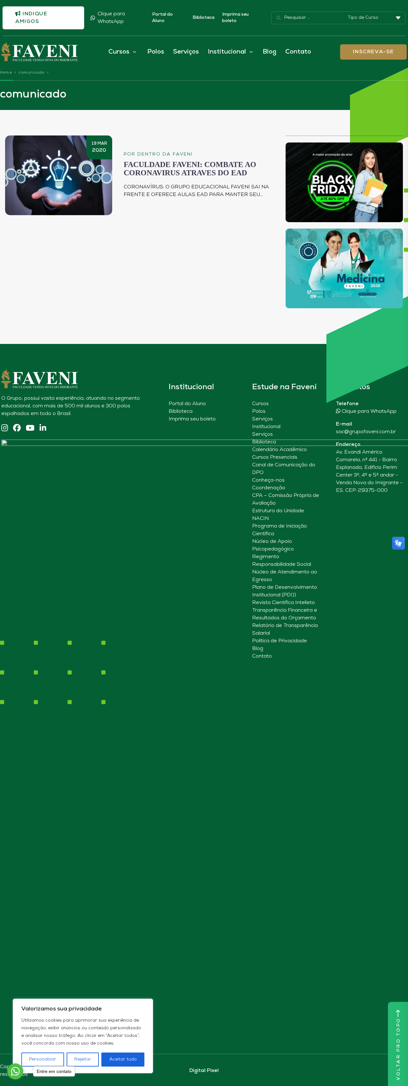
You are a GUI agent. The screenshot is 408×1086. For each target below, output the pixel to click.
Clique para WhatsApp (111, 17)
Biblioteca (204, 17)
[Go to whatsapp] (15, 1071)
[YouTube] (30, 428)
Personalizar (42, 1059)
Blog (269, 52)
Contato (298, 52)
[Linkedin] (43, 428)
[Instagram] (4, 428)
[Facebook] (17, 428)
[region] (83, 1036)
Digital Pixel (204, 1070)
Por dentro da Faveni (158, 154)
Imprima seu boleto (235, 17)
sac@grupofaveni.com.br (366, 431)
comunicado (31, 73)
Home (6, 73)
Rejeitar (82, 1059)
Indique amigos (31, 17)
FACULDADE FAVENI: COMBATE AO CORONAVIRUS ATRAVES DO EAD (190, 168)
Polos (155, 52)
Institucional (266, 426)
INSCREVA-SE (373, 52)
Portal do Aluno (162, 17)
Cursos (260, 403)
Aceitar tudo (123, 1059)
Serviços (186, 52)
